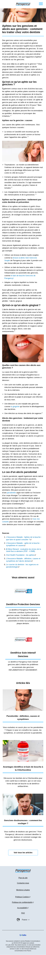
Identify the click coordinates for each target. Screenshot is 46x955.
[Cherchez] (4, 4)
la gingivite (15, 407)
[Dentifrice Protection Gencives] (23, 591)
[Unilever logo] (23, 938)
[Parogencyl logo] (23, 4)
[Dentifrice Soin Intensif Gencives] (23, 639)
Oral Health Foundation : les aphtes (20, 555)
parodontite (11, 493)
